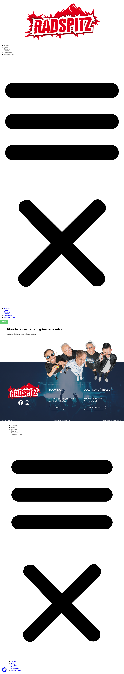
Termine (7, 45)
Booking (7, 49)
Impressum (57, 420)
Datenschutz (66, 420)
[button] (62, 181)
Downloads (8, 53)
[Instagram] (27, 402)
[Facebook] (20, 402)
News (6, 47)
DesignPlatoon (117, 420)
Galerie (6, 51)
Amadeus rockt (9, 54)
